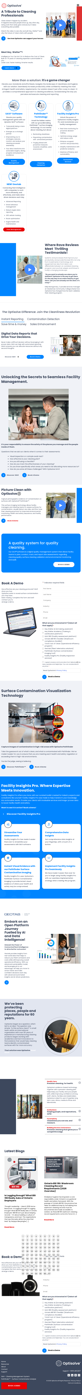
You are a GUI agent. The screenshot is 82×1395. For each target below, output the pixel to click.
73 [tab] (23, 1266)
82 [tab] (23, 1270)
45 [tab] (58, 1251)
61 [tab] (49, 1259)
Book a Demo (54, 676)
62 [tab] (54, 1259)
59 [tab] (41, 1259)
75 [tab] (32, 1266)
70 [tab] (49, 1262)
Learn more (9, 66)
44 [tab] (54, 1251)
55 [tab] (23, 1259)
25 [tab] (49, 1244)
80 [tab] (54, 1266)
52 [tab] (49, 1255)
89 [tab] (54, 1270)
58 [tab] (36, 1259)
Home (3, 1361)
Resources (5, 1364)
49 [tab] (36, 1255)
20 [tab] (27, 1244)
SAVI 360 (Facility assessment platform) (60, 636)
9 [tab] (58, 1236)
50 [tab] (41, 1255)
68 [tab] (41, 1262)
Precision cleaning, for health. (60, 1082)
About (3, 1367)
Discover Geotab (17, 983)
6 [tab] (44, 1236)
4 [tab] (36, 1236)
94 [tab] (36, 1273)
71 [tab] (53, 1262)
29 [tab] (27, 1247)
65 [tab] (27, 1262)
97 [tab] (49, 1273)
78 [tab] (45, 1266)
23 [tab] (41, 1244)
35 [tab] (54, 1247)
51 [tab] (45, 1255)
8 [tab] (53, 1236)
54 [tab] (58, 1255)
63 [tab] (58, 1259)
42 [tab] (45, 1251)
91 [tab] (23, 1273)
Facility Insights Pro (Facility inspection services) (60, 657)
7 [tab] (49, 1236)
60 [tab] (45, 1259)
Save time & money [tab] (13, 324)
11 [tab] (27, 1240)
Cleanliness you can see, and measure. (59, 1121)
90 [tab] (58, 1270)
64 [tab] (23, 1262)
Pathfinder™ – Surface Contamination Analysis (18, 1379)
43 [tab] (49, 1251)
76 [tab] (36, 1266)
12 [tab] (32, 1240)
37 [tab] (23, 1251)
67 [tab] (36, 1262)
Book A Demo (35, 357)
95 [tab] (41, 1273)
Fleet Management (14, 229)
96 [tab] (45, 1273)
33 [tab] (45, 1247)
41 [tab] (40, 1251)
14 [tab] (40, 1240)
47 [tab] (27, 1255)
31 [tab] (36, 1247)
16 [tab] (49, 1240)
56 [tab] (27, 1259)
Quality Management (14, 162)
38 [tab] (27, 1251)
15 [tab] (45, 1240)
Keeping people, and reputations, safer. (61, 1112)
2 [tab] (27, 1236)
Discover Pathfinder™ (16, 767)
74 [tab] (27, 1266)
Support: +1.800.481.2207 (72, 1371)
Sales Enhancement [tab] (43, 324)
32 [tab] (41, 1247)
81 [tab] (58, 1266)
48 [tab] (32, 1255)
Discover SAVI (10, 357)
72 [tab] (58, 1262)
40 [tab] (36, 1251)
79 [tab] (49, 1266)
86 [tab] (41, 1270)
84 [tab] (32, 1270)
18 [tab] (58, 1240)
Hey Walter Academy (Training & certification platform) (57, 632)
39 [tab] (32, 1251)
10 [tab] (23, 1240)
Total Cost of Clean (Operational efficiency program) (62, 644)
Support (4, 1372)
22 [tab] (36, 1244)
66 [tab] (32, 1262)
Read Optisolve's (55, 670)
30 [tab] (32, 1247)
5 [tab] (40, 1236)
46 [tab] (23, 1255)
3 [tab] (31, 1236)
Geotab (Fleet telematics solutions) (59, 648)
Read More (9, 1227)
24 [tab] (45, 1244)
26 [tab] (54, 1244)
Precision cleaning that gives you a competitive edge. (62, 1130)
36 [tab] (58, 1247)
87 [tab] (45, 1270)
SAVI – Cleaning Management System (15, 1376)
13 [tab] (36, 1240)
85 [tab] (36, 1270)
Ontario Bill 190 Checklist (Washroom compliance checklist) (59, 640)
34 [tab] (49, 1247)
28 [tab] (23, 1247)
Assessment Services (68, 161)
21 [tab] (32, 1244)
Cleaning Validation (41, 164)
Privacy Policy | (76, 1381)
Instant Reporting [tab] (12, 319)
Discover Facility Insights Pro (23, 813)
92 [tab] (27, 1273)
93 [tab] (32, 1273)
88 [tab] (49, 1270)
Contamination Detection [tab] (43, 319)
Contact (4, 1369)
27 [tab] (58, 1244)
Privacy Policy (62, 670)
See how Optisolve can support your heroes (25, 38)
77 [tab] (41, 1266)
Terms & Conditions (74, 1383)
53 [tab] (54, 1255)
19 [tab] (23, 1244)
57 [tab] (32, 1259)
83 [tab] (27, 1270)
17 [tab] (53, 1240)
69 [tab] (45, 1262)
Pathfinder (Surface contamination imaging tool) (59, 652)
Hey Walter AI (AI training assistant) (59, 629)
